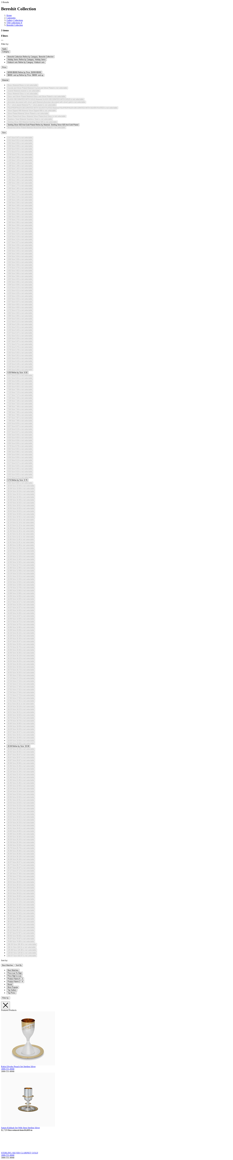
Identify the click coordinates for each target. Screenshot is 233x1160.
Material (5, 80)
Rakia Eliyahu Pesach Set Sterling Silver (18, 1066)
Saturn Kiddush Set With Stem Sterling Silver (20, 1128)
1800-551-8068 (7, 1069)
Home (9, 15)
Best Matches (7, 965)
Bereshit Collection (14, 25)
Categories (11, 18)
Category (5, 52)
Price (4, 67)
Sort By (19, 965)
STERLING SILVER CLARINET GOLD (19, 1153)
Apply (4, 49)
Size (4, 133)
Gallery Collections (14, 20)
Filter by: (5, 998)
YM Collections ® (14, 23)
